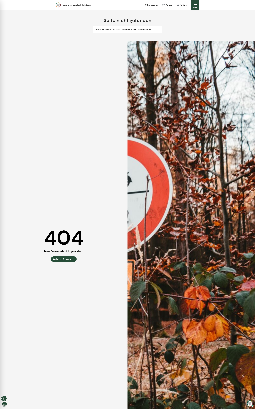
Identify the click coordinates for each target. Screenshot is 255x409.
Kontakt (169, 5)
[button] (4, 404)
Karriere (183, 5)
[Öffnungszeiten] (143, 5)
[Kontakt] (163, 5)
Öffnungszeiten (151, 5)
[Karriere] (177, 5)
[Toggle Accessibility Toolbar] (3, 398)
